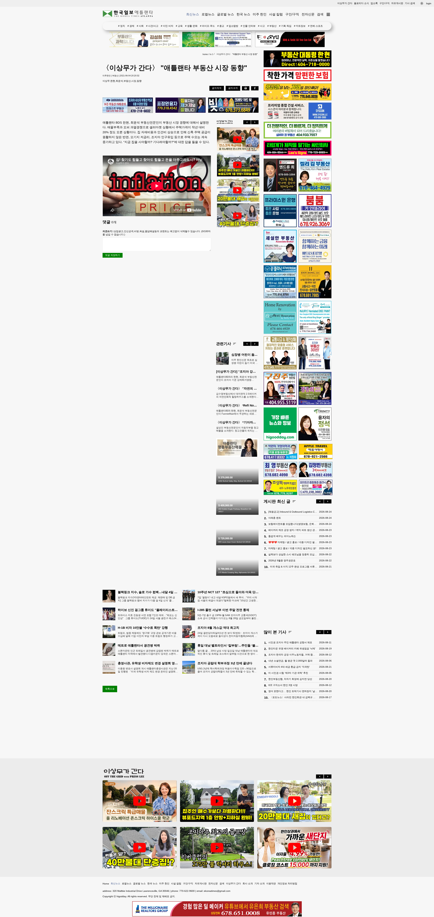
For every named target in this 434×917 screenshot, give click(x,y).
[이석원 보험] (297, 80)
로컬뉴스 (208, 14)
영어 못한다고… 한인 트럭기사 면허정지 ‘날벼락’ (292, 691)
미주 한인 (260, 14)
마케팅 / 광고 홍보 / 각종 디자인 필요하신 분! (292, 548)
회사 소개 (248, 883)
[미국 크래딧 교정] (233, 105)
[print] (245, 88)
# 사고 (261, 26)
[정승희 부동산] (314, 388)
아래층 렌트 (274, 517)
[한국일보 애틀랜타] (128, 14)
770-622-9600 (187, 891)
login (428, 3)
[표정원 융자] (180, 105)
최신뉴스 (192, 14)
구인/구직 (384, 3)
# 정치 (121, 26)
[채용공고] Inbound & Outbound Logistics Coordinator (292, 511)
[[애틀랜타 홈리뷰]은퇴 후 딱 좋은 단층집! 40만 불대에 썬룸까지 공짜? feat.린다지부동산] (237, 216)
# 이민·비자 (167, 26)
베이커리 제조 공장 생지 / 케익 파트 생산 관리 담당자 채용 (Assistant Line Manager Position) (292, 530)
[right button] (255, 122)
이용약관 (271, 883)
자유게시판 (397, 3)
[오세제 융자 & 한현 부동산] (297, 66)
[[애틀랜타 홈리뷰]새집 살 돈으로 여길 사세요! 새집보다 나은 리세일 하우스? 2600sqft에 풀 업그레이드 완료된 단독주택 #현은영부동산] (237, 139)
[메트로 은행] (314, 246)
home (205, 54)
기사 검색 (410, 3)
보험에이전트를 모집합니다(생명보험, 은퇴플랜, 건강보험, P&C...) (292, 524)
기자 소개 (259, 883)
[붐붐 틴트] (314, 210)
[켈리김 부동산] (237, 456)
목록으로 (110, 688)
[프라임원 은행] (280, 210)
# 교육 (179, 26)
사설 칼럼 (276, 14)
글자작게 (216, 88)
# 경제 (130, 26)
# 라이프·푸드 (207, 26)
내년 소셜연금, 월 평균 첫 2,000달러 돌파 (290, 660)
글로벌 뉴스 (225, 14)
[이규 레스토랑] (290, 39)
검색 (320, 14)
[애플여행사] (315, 451)
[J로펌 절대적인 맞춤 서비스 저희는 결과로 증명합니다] (280, 352)
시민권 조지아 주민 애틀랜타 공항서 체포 (290, 642)
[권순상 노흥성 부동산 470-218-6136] (128, 105)
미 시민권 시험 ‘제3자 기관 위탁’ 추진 (288, 673)
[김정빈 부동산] (315, 469)
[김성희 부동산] (144, 39)
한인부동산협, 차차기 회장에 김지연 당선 (290, 679)
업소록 (374, 3)
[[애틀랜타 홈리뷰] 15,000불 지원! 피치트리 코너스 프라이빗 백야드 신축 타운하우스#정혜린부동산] (294, 847)
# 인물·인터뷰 (248, 26)
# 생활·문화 (191, 26)
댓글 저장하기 (112, 255)
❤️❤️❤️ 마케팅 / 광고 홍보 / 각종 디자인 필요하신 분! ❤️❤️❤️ (292, 542)
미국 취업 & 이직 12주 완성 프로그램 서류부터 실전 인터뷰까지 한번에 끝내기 (293, 566)
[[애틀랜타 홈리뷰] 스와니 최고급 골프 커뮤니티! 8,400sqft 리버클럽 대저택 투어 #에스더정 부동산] (217, 847)
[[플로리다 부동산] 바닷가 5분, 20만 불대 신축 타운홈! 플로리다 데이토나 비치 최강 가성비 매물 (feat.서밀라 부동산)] (237, 190)
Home (106, 883)
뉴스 (211, 54)
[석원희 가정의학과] (280, 451)
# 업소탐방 (232, 26)
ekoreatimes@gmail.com (217, 891)
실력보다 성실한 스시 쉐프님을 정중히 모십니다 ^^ (292, 554)
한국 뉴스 (243, 14)
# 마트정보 (299, 26)
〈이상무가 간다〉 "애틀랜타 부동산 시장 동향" (236, 54)
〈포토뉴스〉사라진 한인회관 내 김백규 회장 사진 (293, 697)
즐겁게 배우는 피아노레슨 (282, 536)
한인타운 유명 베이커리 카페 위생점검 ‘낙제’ (291, 648)
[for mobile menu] (328, 14)
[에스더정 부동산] (314, 352)
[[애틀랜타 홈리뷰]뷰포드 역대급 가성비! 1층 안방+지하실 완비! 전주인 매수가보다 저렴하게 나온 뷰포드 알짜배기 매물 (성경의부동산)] (237, 165)
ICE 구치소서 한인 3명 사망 (283, 685)
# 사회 (140, 26)
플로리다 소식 (361, 3)
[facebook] (255, 88)
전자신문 (308, 14)
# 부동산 (272, 26)
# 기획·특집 (285, 26)
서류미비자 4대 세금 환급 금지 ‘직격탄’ (289, 666)
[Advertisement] (237, 281)
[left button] (247, 122)
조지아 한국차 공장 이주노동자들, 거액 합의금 (292, 654)
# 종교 (220, 26)
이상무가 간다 (344, 3)
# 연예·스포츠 (315, 26)
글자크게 (233, 88)
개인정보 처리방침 (287, 883)
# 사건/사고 (152, 26)
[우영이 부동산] (297, 99)
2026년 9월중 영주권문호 (281, 560)
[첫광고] (217, 39)
